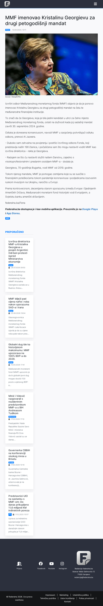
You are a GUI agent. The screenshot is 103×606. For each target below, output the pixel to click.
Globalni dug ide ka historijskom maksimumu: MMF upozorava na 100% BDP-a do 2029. (19, 351)
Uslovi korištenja (67, 598)
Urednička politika (81, 595)
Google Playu (90, 209)
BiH (10, 514)
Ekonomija (12, 416)
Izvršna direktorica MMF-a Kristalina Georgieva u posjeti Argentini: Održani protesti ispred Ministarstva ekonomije (19, 251)
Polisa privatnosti (86, 598)
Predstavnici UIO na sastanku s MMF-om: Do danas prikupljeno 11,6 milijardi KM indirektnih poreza (18, 503)
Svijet (8, 30)
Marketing (64, 595)
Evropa (11, 462)
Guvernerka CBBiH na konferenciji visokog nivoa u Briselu (19, 454)
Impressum (50, 595)
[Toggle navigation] (95, 4)
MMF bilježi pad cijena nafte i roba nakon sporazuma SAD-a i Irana (18, 303)
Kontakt (67, 602)
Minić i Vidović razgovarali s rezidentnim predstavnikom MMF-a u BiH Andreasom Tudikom (17, 405)
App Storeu (13, 213)
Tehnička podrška (48, 598)
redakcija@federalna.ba (83, 577)
